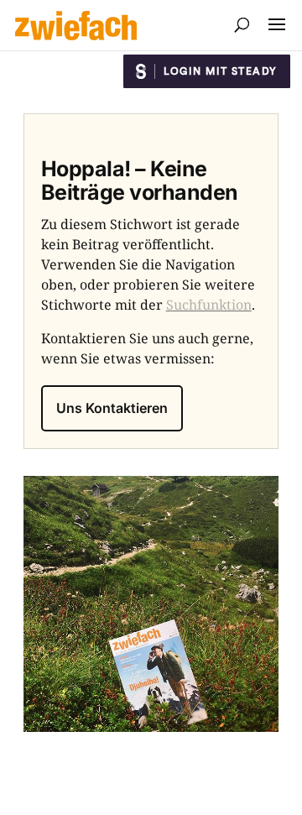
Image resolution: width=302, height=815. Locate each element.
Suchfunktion (209, 304)
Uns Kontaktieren (112, 408)
